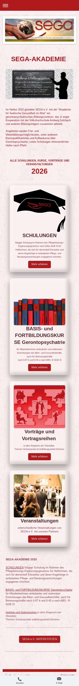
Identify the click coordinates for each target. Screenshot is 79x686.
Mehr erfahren (39, 264)
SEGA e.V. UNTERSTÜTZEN (39, 639)
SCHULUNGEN (15, 567)
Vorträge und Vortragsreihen (21, 612)
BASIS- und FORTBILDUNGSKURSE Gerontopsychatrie (39, 590)
